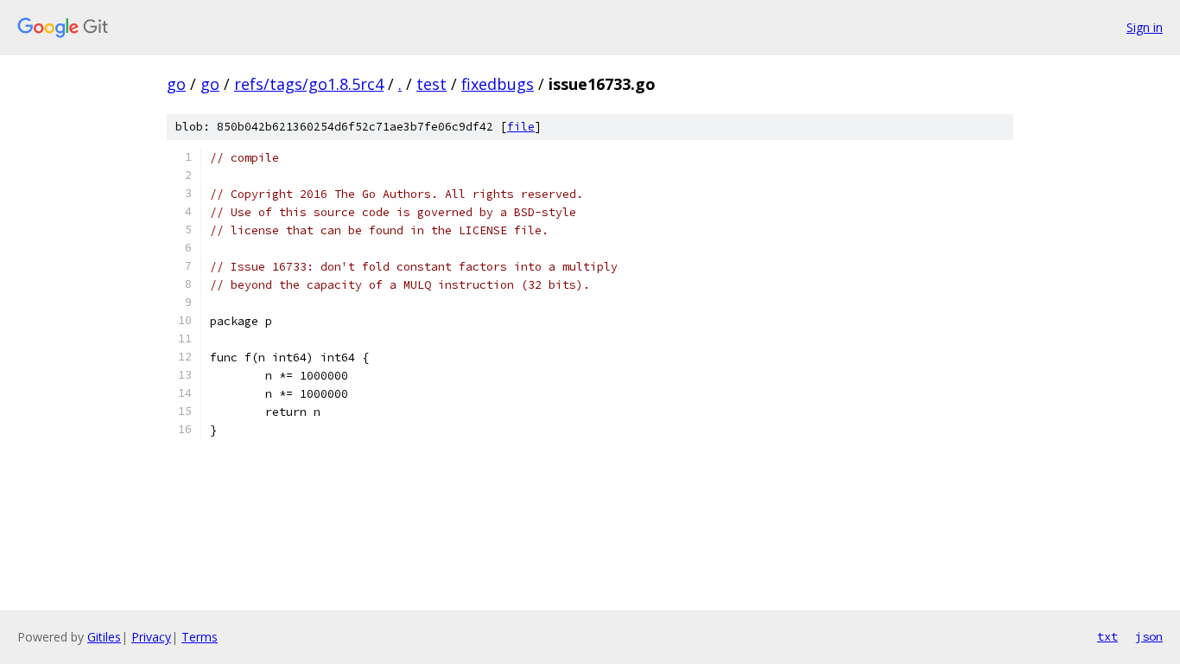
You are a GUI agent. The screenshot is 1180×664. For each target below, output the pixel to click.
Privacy (151, 637)
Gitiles (104, 637)
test (431, 83)
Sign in (1144, 27)
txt (1107, 636)
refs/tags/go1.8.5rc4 (309, 83)
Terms (199, 637)
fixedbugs (497, 83)
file (521, 126)
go (176, 83)
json (1149, 636)
